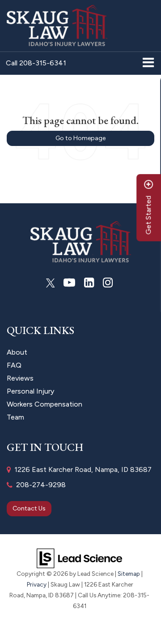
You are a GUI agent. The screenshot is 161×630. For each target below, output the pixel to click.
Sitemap (129, 573)
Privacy (37, 584)
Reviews (20, 378)
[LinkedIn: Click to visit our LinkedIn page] (88, 283)
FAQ (14, 365)
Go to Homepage (80, 138)
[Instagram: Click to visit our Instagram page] (107, 283)
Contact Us (29, 508)
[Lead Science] (79, 557)
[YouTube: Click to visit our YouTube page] (69, 283)
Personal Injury (30, 391)
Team (15, 417)
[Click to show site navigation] (148, 63)
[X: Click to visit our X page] (50, 283)
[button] (36, 62)
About (17, 352)
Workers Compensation (44, 404)
